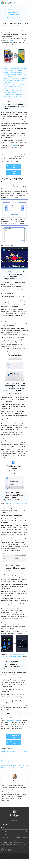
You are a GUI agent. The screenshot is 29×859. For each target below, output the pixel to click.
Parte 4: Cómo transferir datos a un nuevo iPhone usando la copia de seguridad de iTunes (14, 86)
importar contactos (13, 145)
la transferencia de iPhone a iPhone (14, 40)
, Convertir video (18, 846)
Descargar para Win (14, 166)
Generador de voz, (17, 844)
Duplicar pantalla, (10, 840)
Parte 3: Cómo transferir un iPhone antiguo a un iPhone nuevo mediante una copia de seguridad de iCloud (15, 80)
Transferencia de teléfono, (18, 842)
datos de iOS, (16, 839)
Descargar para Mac (14, 172)
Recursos (7, 23)
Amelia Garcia (10, 17)
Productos (4, 828)
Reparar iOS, (12, 837)
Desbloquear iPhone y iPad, (20, 840)
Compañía (4, 824)
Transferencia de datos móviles (19, 23)
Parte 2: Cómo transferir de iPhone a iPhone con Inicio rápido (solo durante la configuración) (14, 74)
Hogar (2, 23)
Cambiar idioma (14, 820)
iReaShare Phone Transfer (7, 121)
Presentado (4, 831)
